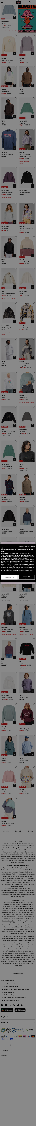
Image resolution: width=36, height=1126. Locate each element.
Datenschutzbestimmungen (27, 546)
